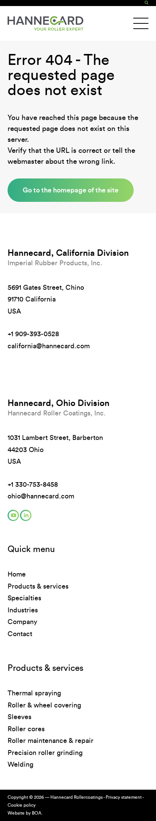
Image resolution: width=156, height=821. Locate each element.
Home (17, 574)
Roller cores (26, 729)
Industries (23, 610)
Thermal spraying (34, 693)
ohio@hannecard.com (41, 496)
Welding (20, 764)
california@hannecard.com (49, 346)
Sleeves (19, 717)
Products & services (38, 586)
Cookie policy (22, 805)
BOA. (37, 813)
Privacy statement (124, 797)
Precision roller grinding (45, 753)
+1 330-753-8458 (33, 484)
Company (22, 622)
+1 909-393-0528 (33, 334)
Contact (20, 634)
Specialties (24, 598)
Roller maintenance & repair (51, 740)
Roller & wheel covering (44, 705)
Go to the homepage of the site (71, 190)
